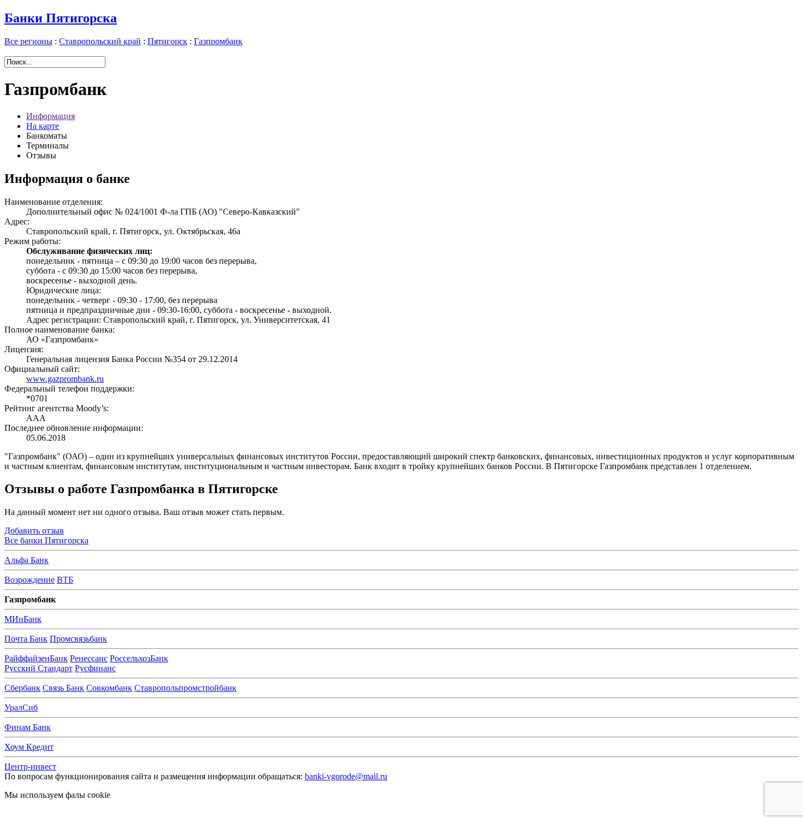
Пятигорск (167, 41)
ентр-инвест (30, 766)
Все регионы (28, 41)
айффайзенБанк (36, 658)
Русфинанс (95, 668)
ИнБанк (23, 619)
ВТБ (65, 579)
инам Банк (27, 727)
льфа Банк (26, 560)
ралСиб (21, 707)
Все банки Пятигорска (46, 540)
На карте (42, 126)
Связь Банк (63, 687)
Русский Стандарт (38, 668)
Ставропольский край (100, 41)
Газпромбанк (218, 41)
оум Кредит (29, 746)
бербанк (22, 687)
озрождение (29, 579)
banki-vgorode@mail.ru (346, 776)
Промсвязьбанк (78, 638)
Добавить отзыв (34, 530)
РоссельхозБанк (139, 658)
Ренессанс (89, 658)
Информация (50, 116)
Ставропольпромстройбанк (185, 687)
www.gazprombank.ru (65, 378)
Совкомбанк (109, 687)
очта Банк (26, 638)
